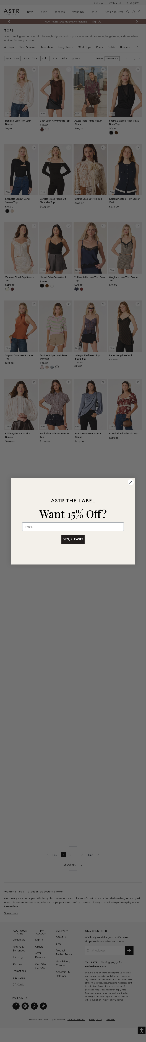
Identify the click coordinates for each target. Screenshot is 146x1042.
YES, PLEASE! (73, 539)
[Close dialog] (131, 482)
